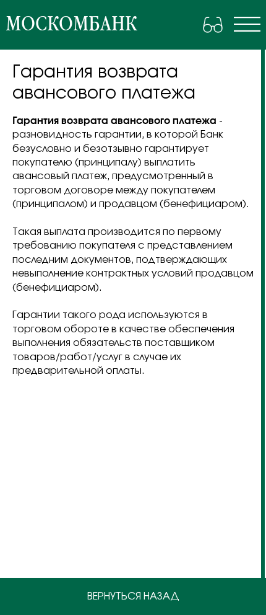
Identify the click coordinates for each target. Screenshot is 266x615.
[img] (247, 24)
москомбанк (71, 24)
